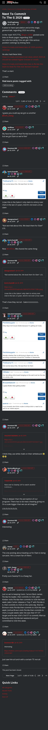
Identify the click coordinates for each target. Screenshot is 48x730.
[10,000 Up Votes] (42, 148)
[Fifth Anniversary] (38, 219)
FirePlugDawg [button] (13, 22)
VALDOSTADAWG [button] (14, 314)
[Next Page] (40, 101)
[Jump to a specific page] (44, 101)
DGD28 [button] (10, 107)
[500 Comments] (18, 471)
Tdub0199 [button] (8, 481)
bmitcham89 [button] (13, 172)
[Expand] (24, 449)
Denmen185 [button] (12, 148)
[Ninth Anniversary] (36, 148)
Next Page (10, 676)
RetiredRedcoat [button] (14, 468)
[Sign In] (45, 2)
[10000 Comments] (18, 570)
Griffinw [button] (11, 127)
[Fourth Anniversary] (32, 107)
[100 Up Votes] (37, 633)
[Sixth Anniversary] (15, 570)
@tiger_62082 (27, 35)
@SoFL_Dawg (7, 115)
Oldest (11, 96)
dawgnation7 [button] (13, 219)
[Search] (41, 2)
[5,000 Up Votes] (41, 22)
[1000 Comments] (18, 316)
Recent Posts (7, 691)
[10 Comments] (29, 127)
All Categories (7, 687)
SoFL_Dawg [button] (12, 567)
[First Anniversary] (35, 22)
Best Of (5, 697)
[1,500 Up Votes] (21, 471)
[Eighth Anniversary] (27, 547)
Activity (4, 694)
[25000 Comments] (30, 547)
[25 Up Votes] (32, 127)
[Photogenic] (32, 22)
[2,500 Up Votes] (21, 316)
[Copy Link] (18, 24)
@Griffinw (10, 249)
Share (5, 77)
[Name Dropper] (29, 22)
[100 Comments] (35, 107)
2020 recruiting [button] (8, 85)
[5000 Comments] (38, 22)
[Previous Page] (33, 101)
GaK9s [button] (10, 633)
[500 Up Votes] (39, 107)
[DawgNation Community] (12, 2)
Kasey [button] (10, 547)
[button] (4, 23)
